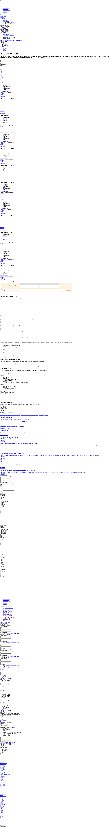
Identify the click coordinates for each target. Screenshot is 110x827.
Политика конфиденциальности (6, 580)
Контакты (5, 12)
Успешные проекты (6, 599)
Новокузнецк (3, 786)
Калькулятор (2, 17)
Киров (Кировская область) (5, 774)
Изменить (4, 46)
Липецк (1, 780)
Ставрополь (2, 803)
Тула (1, 811)
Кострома (2, 775)
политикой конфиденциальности (12, 483)
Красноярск (2, 777)
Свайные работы (6, 610)
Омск (1, 788)
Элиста (1, 818)
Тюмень (2, 812)
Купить (69, 290)
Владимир (2, 765)
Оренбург (2, 790)
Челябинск (2, 816)
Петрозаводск (3, 794)
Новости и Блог (6, 600)
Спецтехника (5, 7)
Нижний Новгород (4, 784)
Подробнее (8, 825)
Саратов (2, 800)
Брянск (1, 762)
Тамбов (1, 807)
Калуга (1, 773)
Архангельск (3, 757)
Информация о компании (8, 598)
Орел (1, 789)
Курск (1, 779)
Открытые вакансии (7, 602)
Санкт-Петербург (3, 755)
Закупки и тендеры (6, 601)
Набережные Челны (4, 783)
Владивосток (3, 764)
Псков (1, 795)
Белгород (2, 759)
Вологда (2, 767)
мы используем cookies (26, 823)
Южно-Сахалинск (4, 819)
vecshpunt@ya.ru (6, 21)
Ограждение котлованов (7, 615)
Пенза (1, 791)
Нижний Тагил (3, 785)
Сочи (1, 802)
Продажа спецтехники (7, 614)
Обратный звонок (6, 38)
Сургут (1, 805)
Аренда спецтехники (7, 613)
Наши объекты (6, 8)
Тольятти (2, 809)
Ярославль (2, 821)
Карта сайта (5, 603)
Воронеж (2, 768)
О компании (5, 9)
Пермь (1, 793)
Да (1, 46)
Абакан (1, 756)
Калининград (3, 772)
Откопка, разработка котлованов (9, 617)
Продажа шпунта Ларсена (8, 608)
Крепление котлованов (7, 611)
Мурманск (2, 782)
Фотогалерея (5, 4)
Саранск (2, 799)
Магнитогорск (3, 781)
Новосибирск (3, 787)
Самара (1, 798)
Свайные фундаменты (7, 620)
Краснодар (2, 776)
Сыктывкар (2, 806)
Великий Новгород (4, 763)
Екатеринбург (3, 769)
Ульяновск (2, 813)
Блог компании (6, 11)
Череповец (2, 817)
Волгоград (2, 766)
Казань (1, 771)
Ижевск (1, 770)
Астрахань (2, 758)
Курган (1, 778)
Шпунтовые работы (7, 609)
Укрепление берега (6, 618)
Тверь (1, 808)
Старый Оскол (3, 804)
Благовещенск (3, 761)
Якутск (1, 820)
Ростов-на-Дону (3, 796)
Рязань (1, 797)
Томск (1, 810)
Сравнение (2, 18)
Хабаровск (2, 815)
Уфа (1, 814)
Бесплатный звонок (6, 20)
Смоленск (2, 801)
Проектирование (6, 612)
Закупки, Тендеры (6, 10)
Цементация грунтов (7, 619)
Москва (1, 754)
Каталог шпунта (6, 3)
